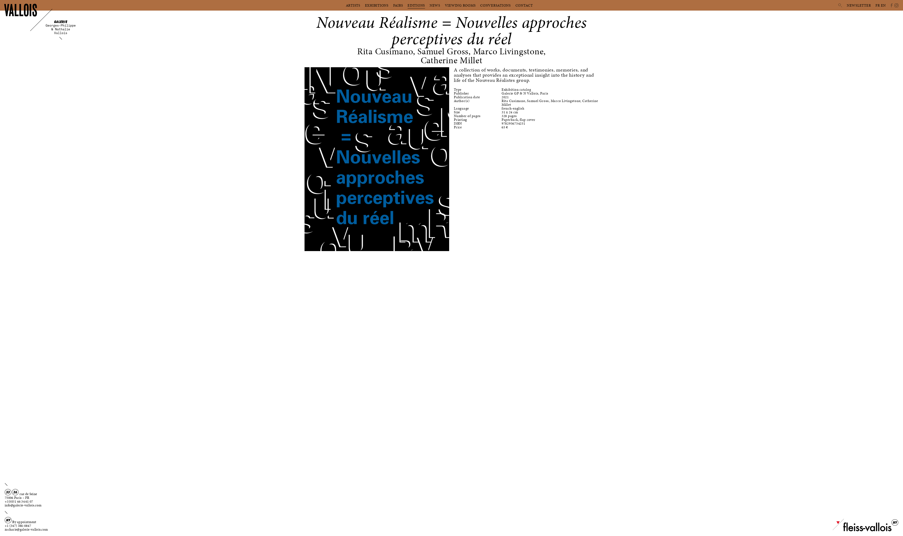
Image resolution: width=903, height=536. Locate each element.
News (435, 5)
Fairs (398, 5)
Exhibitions (376, 5)
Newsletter (859, 5)
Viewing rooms (460, 5)
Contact (524, 5)
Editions (416, 5)
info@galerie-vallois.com (23, 505)
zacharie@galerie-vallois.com (26, 529)
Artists (353, 5)
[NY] (862, 530)
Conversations (495, 5)
